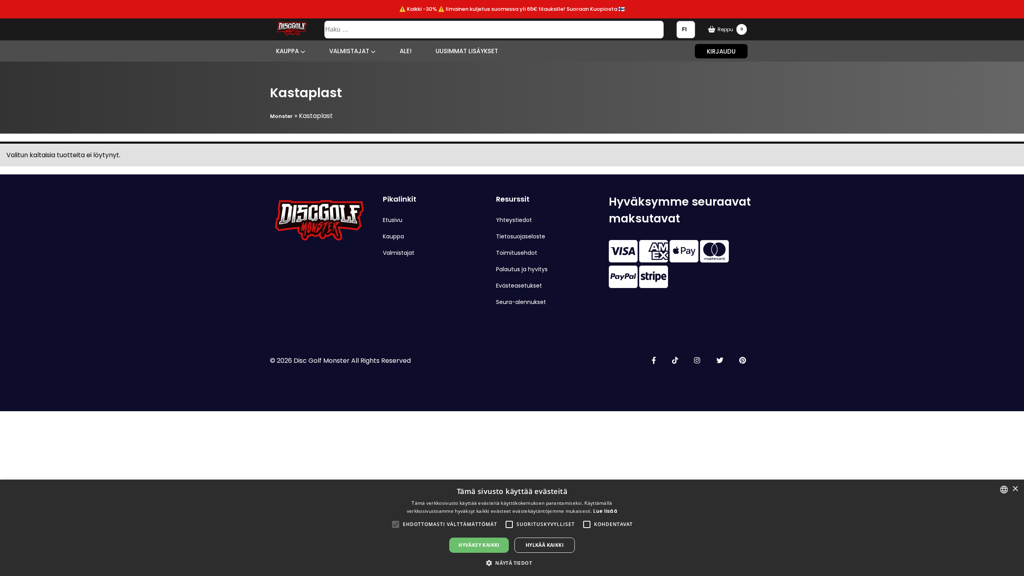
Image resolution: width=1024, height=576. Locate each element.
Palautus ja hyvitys (522, 269)
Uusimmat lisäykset (467, 51)
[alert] (512, 528)
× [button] (1015, 489)
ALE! (406, 51)
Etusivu (392, 220)
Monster (281, 116)
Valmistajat (350, 51)
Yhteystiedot (514, 220)
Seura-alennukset (521, 302)
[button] (396, 524)
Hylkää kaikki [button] (545, 545)
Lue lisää (605, 511)
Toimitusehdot (516, 253)
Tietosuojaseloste (520, 236)
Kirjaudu (721, 51)
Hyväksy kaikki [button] (479, 545)
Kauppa (288, 51)
